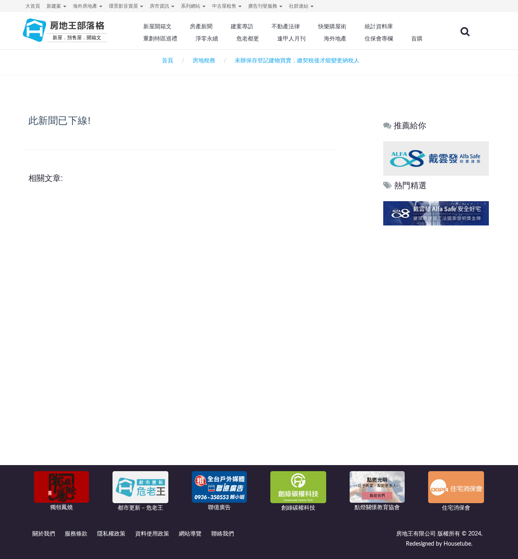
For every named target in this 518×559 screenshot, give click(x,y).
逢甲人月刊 (291, 38)
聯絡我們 (222, 534)
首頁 (166, 61)
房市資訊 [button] (160, 6)
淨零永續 (206, 38)
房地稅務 (204, 61)
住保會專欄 (379, 38)
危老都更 (247, 38)
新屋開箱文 (157, 26)
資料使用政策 (152, 534)
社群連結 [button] (299, 6)
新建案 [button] (54, 6)
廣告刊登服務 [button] (263, 6)
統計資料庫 (379, 26)
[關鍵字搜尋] (465, 31)
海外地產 (335, 38)
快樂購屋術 (332, 26)
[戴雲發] (436, 158)
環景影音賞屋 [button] (124, 6)
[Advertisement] (436, 351)
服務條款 (76, 534)
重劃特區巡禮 (160, 38)
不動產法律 (286, 26)
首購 (416, 38)
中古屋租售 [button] (225, 6)
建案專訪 (242, 26)
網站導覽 (190, 534)
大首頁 (32, 6)
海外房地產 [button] (85, 6)
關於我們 (43, 534)
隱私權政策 (111, 534)
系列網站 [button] (191, 6)
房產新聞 (201, 26)
